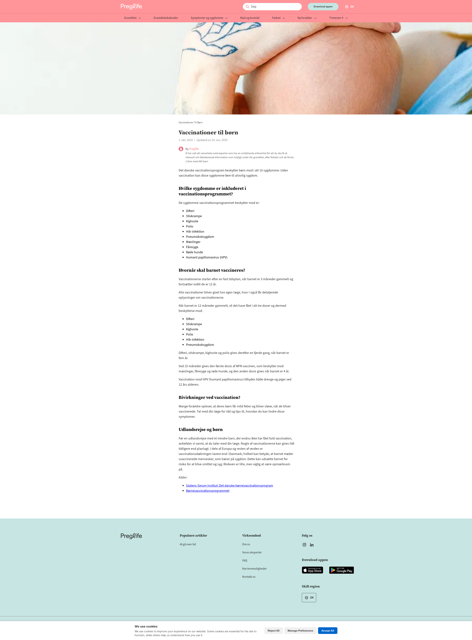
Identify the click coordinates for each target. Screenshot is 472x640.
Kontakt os (249, 577)
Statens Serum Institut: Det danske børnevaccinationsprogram (229, 485)
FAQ (244, 561)
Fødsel (276, 18)
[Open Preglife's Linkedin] (312, 544)
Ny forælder (305, 18)
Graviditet (130, 18)
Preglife (194, 149)
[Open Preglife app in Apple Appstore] (312, 570)
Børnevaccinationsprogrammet (207, 490)
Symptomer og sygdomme (207, 18)
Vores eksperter (252, 552)
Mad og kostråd (249, 18)
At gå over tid (188, 544)
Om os (246, 544)
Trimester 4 (336, 18)
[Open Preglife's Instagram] (304, 544)
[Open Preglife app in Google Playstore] (341, 570)
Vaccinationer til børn (191, 122)
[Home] (131, 536)
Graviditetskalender (166, 18)
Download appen (323, 6)
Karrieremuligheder (254, 569)
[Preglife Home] (131, 7)
